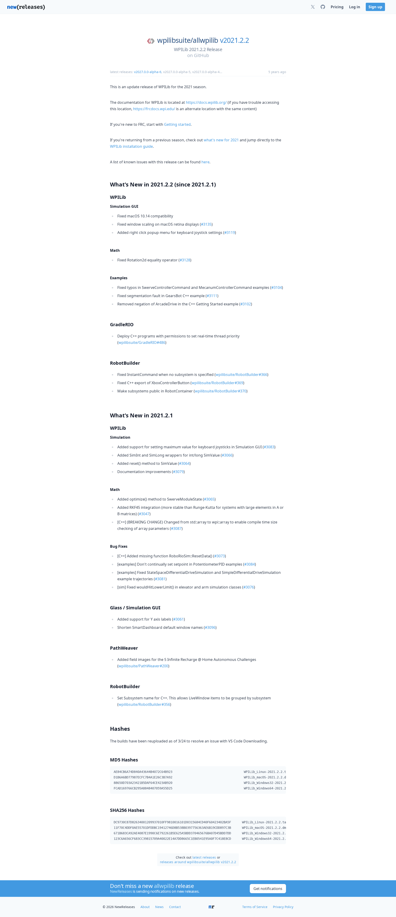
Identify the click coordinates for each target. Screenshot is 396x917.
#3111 (212, 295)
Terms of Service (254, 907)
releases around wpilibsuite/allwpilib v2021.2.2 (198, 862)
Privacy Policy (283, 907)
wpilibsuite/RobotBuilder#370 (220, 391)
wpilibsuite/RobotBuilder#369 (217, 382)
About (145, 907)
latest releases (204, 857)
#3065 (209, 499)
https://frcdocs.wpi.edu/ (154, 108)
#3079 (178, 471)
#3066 (227, 455)
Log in (354, 6)
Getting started (177, 124)
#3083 (269, 446)
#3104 (276, 287)
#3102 (245, 304)
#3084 (249, 564)
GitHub (201, 55)
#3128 (185, 260)
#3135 (206, 224)
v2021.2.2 (234, 40)
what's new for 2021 (221, 139)
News (159, 907)
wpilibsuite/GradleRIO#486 (141, 342)
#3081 (160, 578)
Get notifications (267, 888)
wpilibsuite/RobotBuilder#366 (241, 374)
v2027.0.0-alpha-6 (147, 72)
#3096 (210, 627)
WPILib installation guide (131, 146)
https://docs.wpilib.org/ (206, 102)
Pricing (337, 6)
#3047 (144, 513)
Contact (175, 907)
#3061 (178, 619)
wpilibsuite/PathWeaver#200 (143, 665)
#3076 (248, 587)
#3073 (219, 555)
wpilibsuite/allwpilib (187, 40)
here (205, 161)
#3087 (176, 528)
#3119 (229, 232)
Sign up (375, 6)
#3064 (184, 463)
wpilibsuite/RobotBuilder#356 (144, 704)
